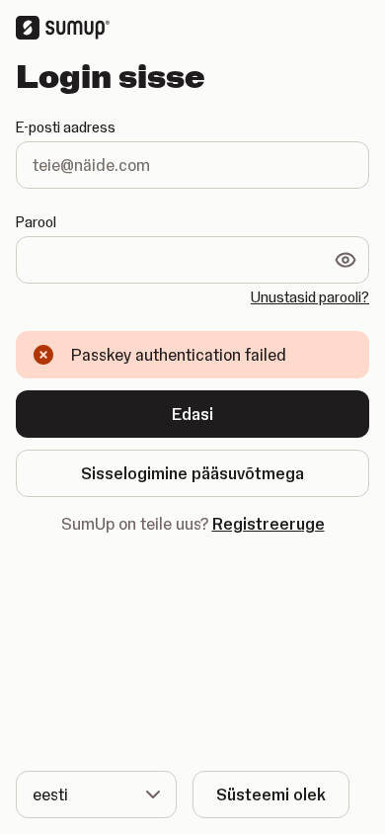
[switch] (345, 260)
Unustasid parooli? (310, 297)
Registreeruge (268, 524)
